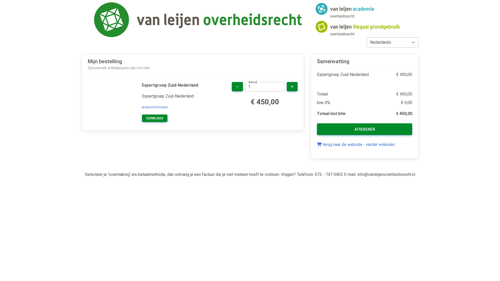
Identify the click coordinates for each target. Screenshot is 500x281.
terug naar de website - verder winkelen (358, 144)
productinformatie (155, 107)
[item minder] (237, 86)
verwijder (154, 118)
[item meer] (292, 86)
